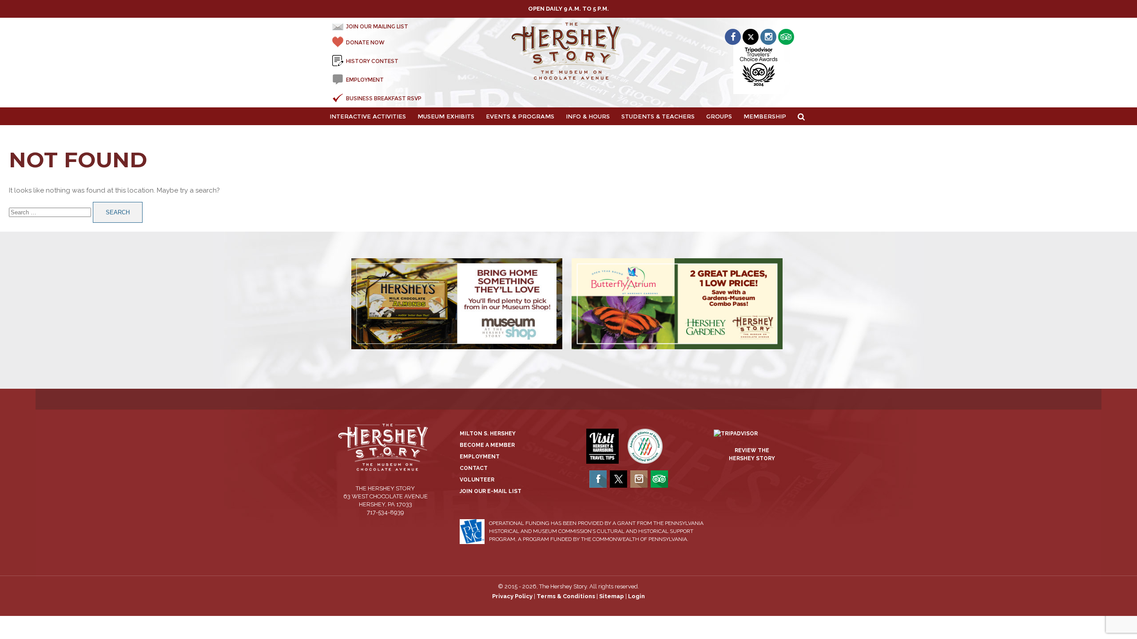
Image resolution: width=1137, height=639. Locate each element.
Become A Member (487, 445)
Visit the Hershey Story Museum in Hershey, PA (569, 51)
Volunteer (477, 480)
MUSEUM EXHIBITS (445, 116)
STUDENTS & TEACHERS (658, 116)
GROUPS (719, 116)
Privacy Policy (512, 596)
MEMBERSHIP (764, 116)
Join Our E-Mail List (490, 491)
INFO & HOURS (588, 116)
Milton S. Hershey (488, 433)
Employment (480, 457)
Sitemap (611, 596)
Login (636, 596)
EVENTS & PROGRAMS (520, 116)
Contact (474, 468)
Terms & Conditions (566, 596)
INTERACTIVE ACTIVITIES (368, 116)
